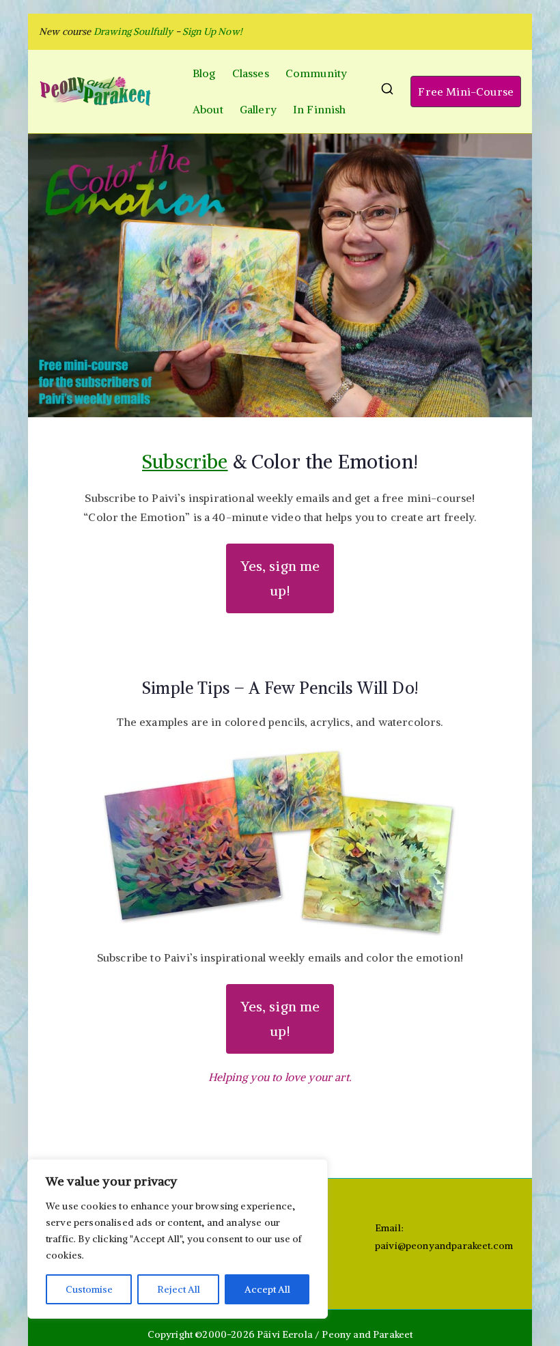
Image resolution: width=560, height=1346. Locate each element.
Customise (89, 1289)
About (208, 109)
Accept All (267, 1289)
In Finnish (319, 109)
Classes (250, 73)
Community (316, 73)
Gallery (258, 109)
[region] (177, 1239)
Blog (204, 73)
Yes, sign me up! (280, 578)
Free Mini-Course (466, 91)
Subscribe (184, 461)
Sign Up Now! (212, 31)
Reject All (178, 1289)
